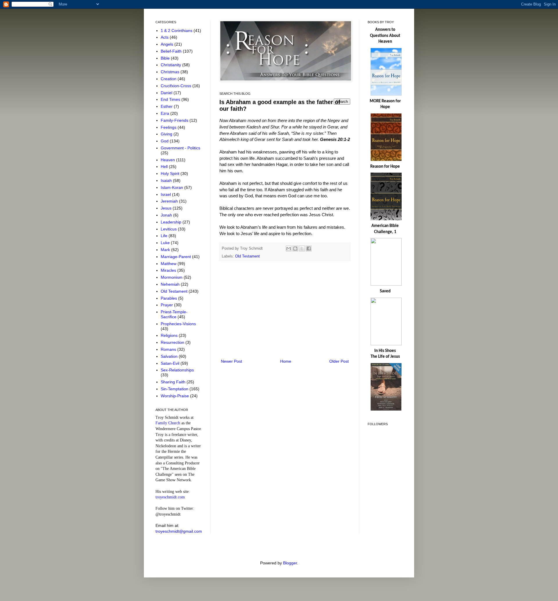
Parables (169, 298)
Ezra (165, 113)
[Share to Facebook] (309, 248)
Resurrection (173, 342)
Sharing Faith (174, 382)
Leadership (172, 222)
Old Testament (247, 256)
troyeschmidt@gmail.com (178, 531)
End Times (171, 99)
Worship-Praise (175, 395)
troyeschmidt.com (170, 497)
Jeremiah (170, 201)
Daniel (167, 92)
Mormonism (172, 277)
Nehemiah (171, 284)
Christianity (171, 64)
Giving (167, 134)
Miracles (169, 270)
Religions (170, 335)
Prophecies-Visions (178, 323)
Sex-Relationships (177, 370)
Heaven (168, 160)
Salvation (170, 356)
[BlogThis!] (295, 248)
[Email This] (288, 248)
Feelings (169, 127)
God (165, 141)
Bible (166, 58)
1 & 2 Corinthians (177, 30)
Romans (169, 349)
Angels (167, 44)
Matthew (169, 263)
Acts (165, 37)
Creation (169, 78)
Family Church (167, 423)
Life (165, 235)
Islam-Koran (172, 187)
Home (285, 361)
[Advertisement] (284, 309)
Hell (165, 166)
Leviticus (169, 229)
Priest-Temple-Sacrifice (174, 314)
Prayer (167, 305)
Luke (166, 242)
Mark (166, 249)
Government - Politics (180, 148)
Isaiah (167, 180)
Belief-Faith (172, 51)
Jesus (167, 208)
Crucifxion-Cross (176, 85)
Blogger (290, 563)
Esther (167, 106)
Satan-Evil (170, 363)
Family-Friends (175, 120)
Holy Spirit (170, 173)
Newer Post (231, 361)
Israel (166, 194)
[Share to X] (302, 248)
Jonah (167, 215)
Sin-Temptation (175, 389)
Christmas (170, 71)
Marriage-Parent (176, 256)
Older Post (339, 361)
